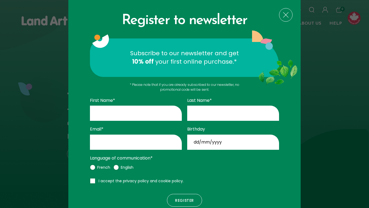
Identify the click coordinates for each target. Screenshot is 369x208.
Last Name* (199, 100)
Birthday (196, 129)
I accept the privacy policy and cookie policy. (141, 181)
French (103, 167)
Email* (96, 129)
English (127, 167)
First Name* (102, 100)
